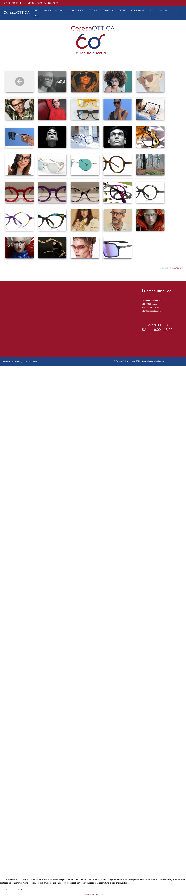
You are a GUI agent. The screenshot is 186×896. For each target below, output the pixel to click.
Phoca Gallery (176, 268)
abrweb (160, 361)
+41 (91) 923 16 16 (12, 3)
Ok (5, 889)
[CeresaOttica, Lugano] (17, 13)
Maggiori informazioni (93, 894)
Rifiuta (20, 889)
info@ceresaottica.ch (151, 311)
